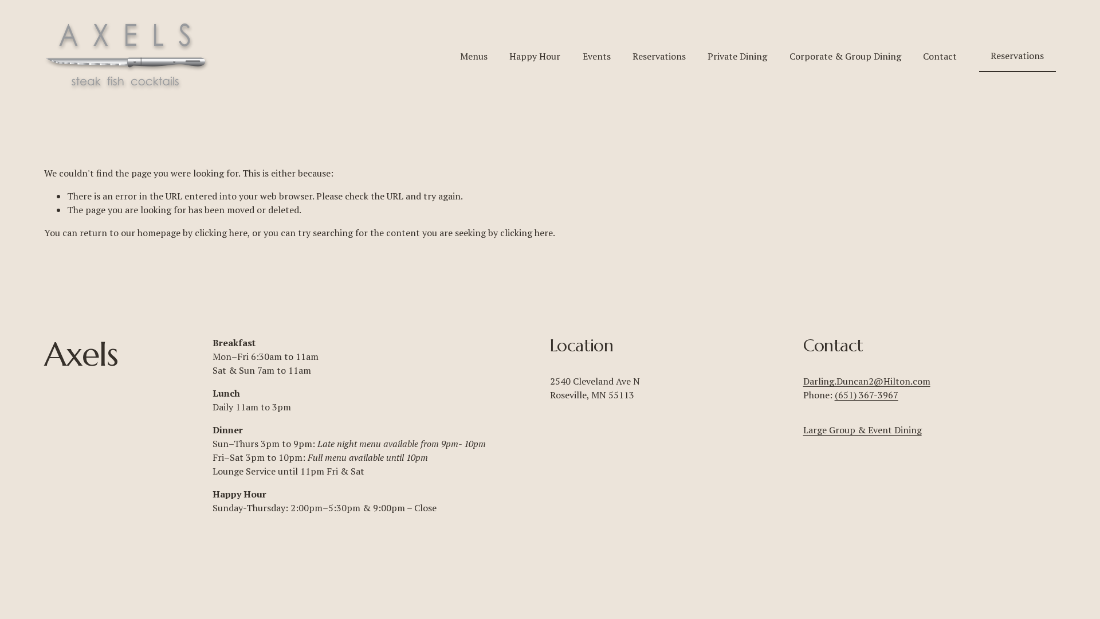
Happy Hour (534, 56)
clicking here (221, 232)
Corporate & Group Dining (845, 56)
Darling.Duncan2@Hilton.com (866, 381)
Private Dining (737, 56)
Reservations (659, 56)
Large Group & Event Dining (862, 430)
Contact (940, 56)
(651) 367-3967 (866, 395)
